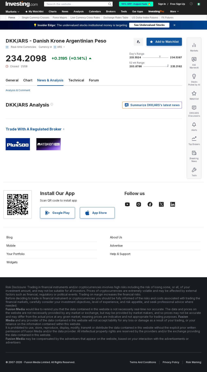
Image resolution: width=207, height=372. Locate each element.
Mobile (11, 245)
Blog (9, 237)
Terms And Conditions (143, 362)
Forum (94, 80)
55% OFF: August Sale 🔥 (136, 4)
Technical (76, 80)
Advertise (116, 245)
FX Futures (167, 17)
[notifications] (191, 4)
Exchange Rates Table (116, 17)
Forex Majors (60, 17)
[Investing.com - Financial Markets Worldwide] (22, 4)
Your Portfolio (15, 254)
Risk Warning (193, 362)
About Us (116, 237)
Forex (11, 17)
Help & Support (120, 254)
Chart (27, 80)
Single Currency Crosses (35, 17)
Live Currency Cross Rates (85, 17)
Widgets (12, 262)
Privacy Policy (171, 362)
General (12, 80)
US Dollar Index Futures (145, 17)
